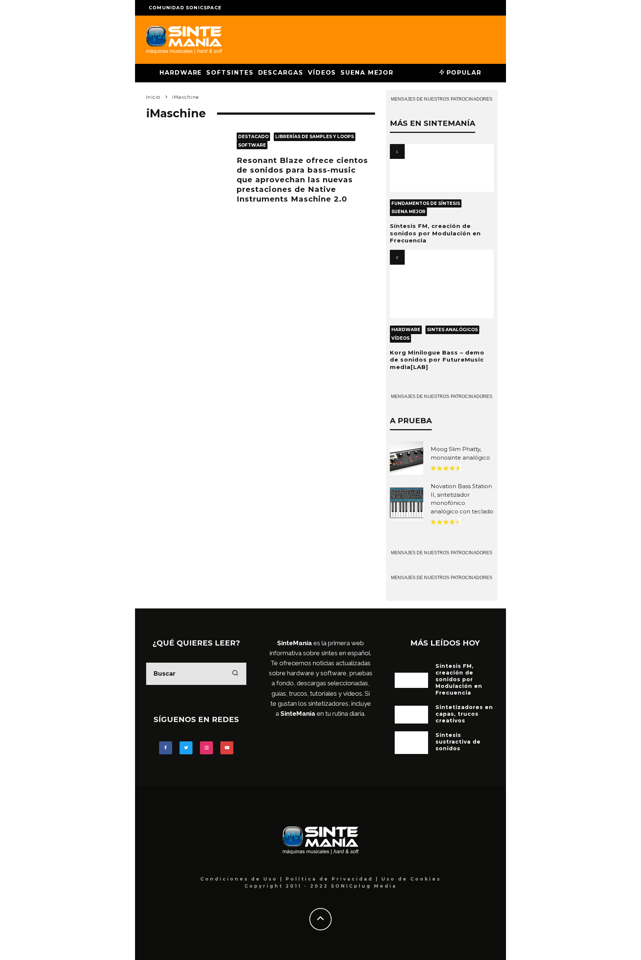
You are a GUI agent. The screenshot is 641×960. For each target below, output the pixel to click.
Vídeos (322, 72)
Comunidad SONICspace (185, 7)
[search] (235, 674)
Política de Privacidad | (333, 879)
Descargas (280, 72)
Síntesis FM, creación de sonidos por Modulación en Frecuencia (435, 233)
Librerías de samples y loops (314, 136)
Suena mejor (367, 72)
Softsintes (229, 72)
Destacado (253, 136)
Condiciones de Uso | (243, 879)
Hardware (181, 72)
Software (252, 145)
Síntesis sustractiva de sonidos (458, 742)
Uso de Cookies (411, 879)
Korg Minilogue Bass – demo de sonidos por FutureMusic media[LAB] (437, 359)
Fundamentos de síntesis (425, 203)
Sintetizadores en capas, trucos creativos (464, 714)
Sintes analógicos (452, 329)
